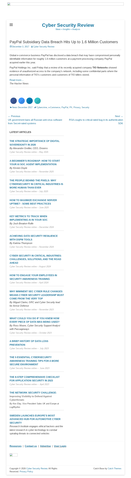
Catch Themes (114, 468)
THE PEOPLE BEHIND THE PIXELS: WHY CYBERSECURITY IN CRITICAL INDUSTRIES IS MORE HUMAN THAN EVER (36, 184)
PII (70, 107)
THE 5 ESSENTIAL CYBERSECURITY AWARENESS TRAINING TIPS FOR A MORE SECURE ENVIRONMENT (34, 361)
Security (85, 107)
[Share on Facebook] (13, 103)
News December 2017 (22, 107)
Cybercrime (42, 107)
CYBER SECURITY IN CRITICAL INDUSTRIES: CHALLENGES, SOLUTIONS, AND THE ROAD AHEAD (36, 259)
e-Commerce (54, 107)
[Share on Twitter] (21, 103)
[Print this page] (37, 103)
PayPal (65, 107)
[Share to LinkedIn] (29, 103)
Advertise (45, 446)
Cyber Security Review (68, 25)
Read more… (17, 80)
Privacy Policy (26, 471)
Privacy (76, 107)
